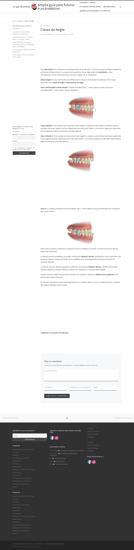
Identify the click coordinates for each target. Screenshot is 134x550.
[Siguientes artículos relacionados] (119, 338)
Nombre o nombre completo (24, 134)
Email (15, 141)
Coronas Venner (60, 461)
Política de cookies (92, 434)
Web (96, 387)
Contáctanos (90, 437)
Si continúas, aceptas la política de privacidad (24, 148)
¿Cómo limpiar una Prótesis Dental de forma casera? (23, 56)
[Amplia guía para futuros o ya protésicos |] (25, 6)
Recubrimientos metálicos (22, 481)
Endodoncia (17, 461)
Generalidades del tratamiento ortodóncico (72, 451)
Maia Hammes (54, 451)
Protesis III (16, 475)
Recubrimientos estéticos (22, 478)
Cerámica (16, 455)
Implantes (16, 464)
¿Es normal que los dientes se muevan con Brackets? (24, 51)
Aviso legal (90, 428)
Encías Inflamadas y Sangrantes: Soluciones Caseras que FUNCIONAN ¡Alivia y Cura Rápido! (23, 44)
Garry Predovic (54, 453)
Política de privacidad (93, 431)
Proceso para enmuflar (61, 464)
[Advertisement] (80, 52)
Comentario (50, 371)
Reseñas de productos (21, 484)
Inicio (14, 21)
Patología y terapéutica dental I (24, 470)
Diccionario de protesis (21, 458)
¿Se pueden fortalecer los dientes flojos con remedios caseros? (23, 38)
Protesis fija (17, 472)
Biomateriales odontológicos (23, 449)
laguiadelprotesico (49, 34)
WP (21, 546)
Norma (52, 461)
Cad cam (15, 452)
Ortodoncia (20, 21)
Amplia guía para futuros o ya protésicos (30, 544)
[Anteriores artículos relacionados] (114, 338)
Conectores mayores (60, 458)
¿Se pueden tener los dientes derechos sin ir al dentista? (21, 33)
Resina (15, 487)
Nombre (48, 387)
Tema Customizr (36, 546)
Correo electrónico (80, 387)
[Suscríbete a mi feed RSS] (120, 544)
